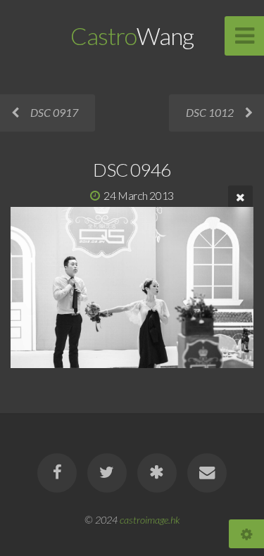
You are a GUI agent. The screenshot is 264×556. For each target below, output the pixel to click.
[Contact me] (207, 473)
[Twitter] (107, 473)
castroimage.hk (150, 520)
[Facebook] (57, 473)
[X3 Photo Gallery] (157, 473)
